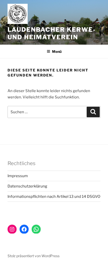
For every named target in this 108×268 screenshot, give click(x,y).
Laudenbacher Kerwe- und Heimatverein (51, 33)
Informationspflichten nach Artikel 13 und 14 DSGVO (54, 196)
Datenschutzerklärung (27, 186)
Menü (57, 51)
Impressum (18, 176)
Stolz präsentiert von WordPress (34, 256)
